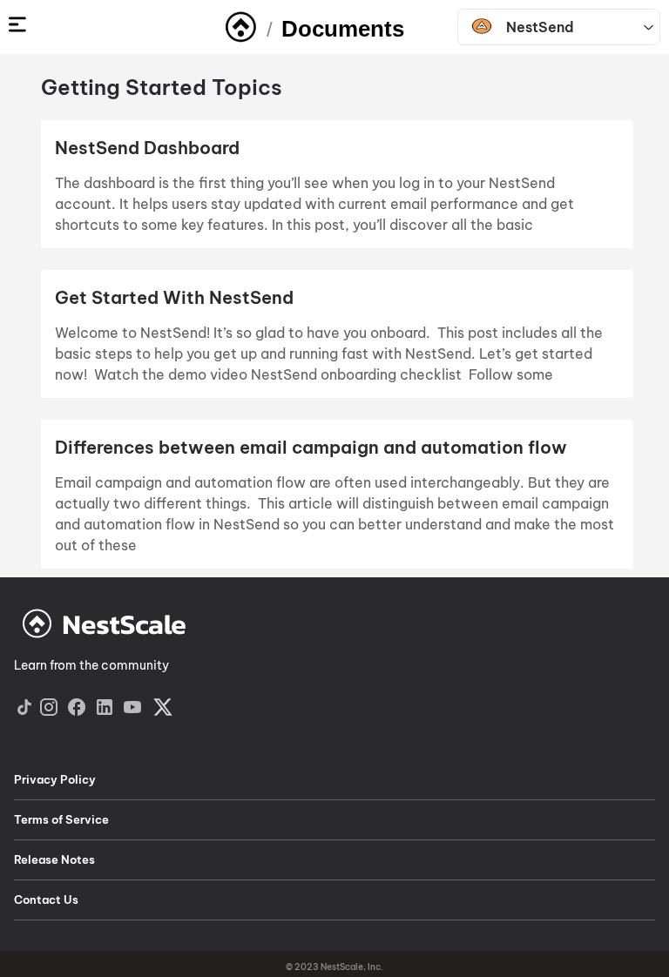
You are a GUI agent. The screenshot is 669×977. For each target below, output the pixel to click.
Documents (342, 29)
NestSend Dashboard (149, 147)
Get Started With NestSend (174, 297)
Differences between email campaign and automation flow (311, 447)
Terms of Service (61, 819)
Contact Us (46, 899)
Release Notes (54, 859)
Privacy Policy (55, 779)
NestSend (540, 27)
